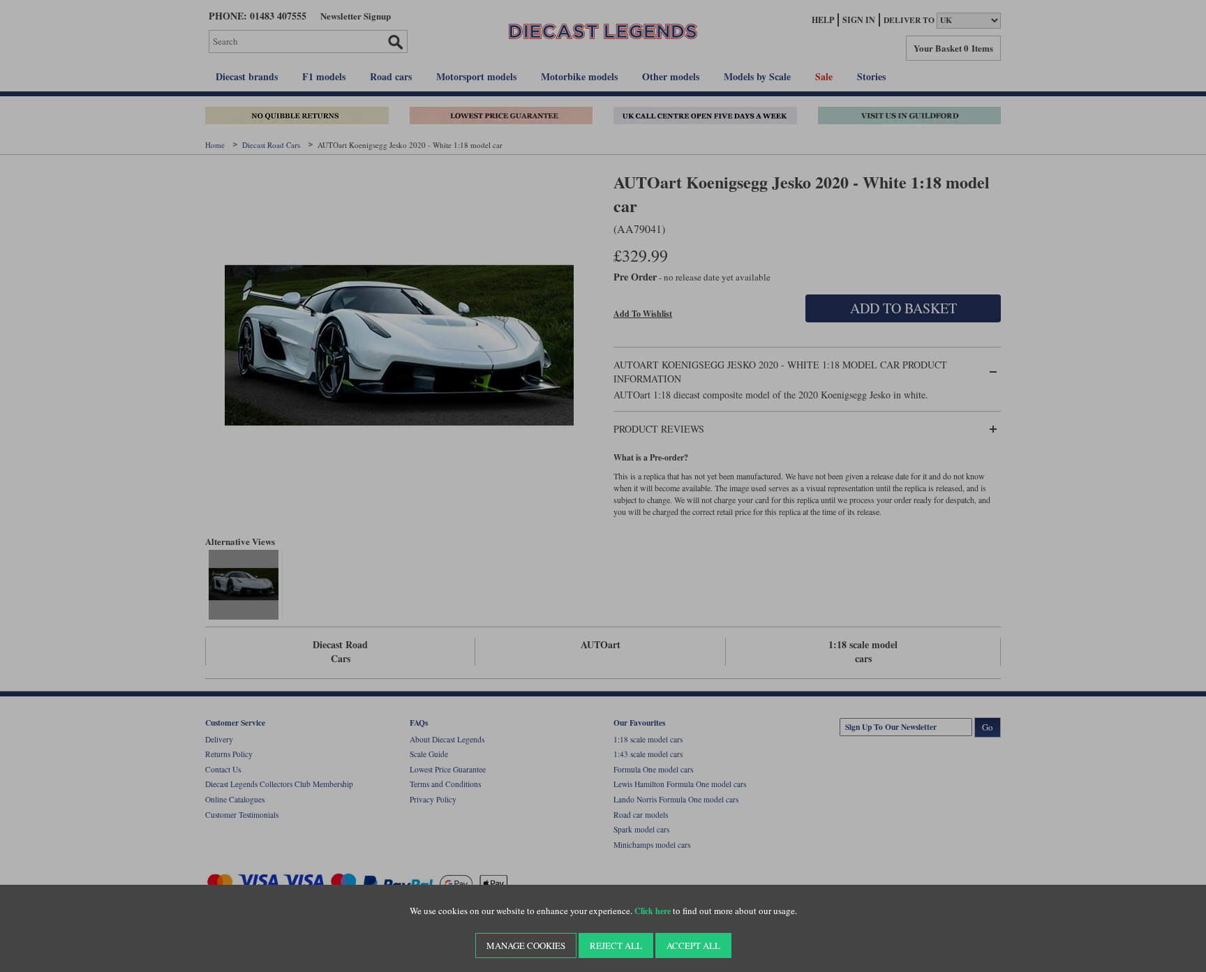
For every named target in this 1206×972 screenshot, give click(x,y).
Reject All (616, 945)
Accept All (693, 945)
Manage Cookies (525, 945)
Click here (652, 911)
